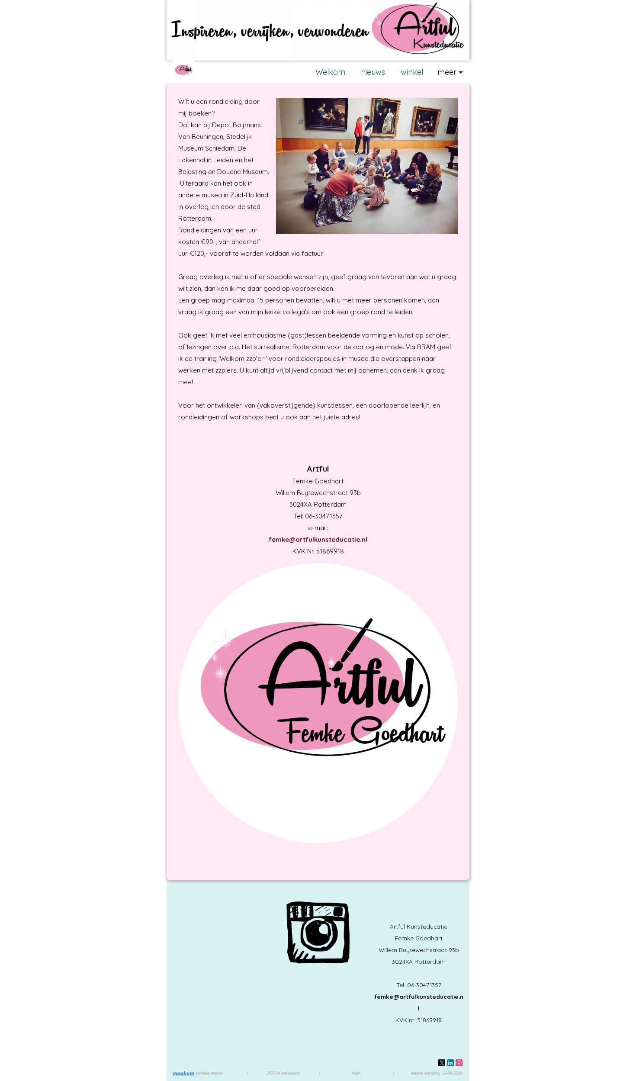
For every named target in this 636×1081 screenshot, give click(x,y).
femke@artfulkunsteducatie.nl (318, 539)
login (356, 1073)
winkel (412, 72)
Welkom (330, 72)
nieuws (373, 72)
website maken (208, 1073)
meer (446, 72)
